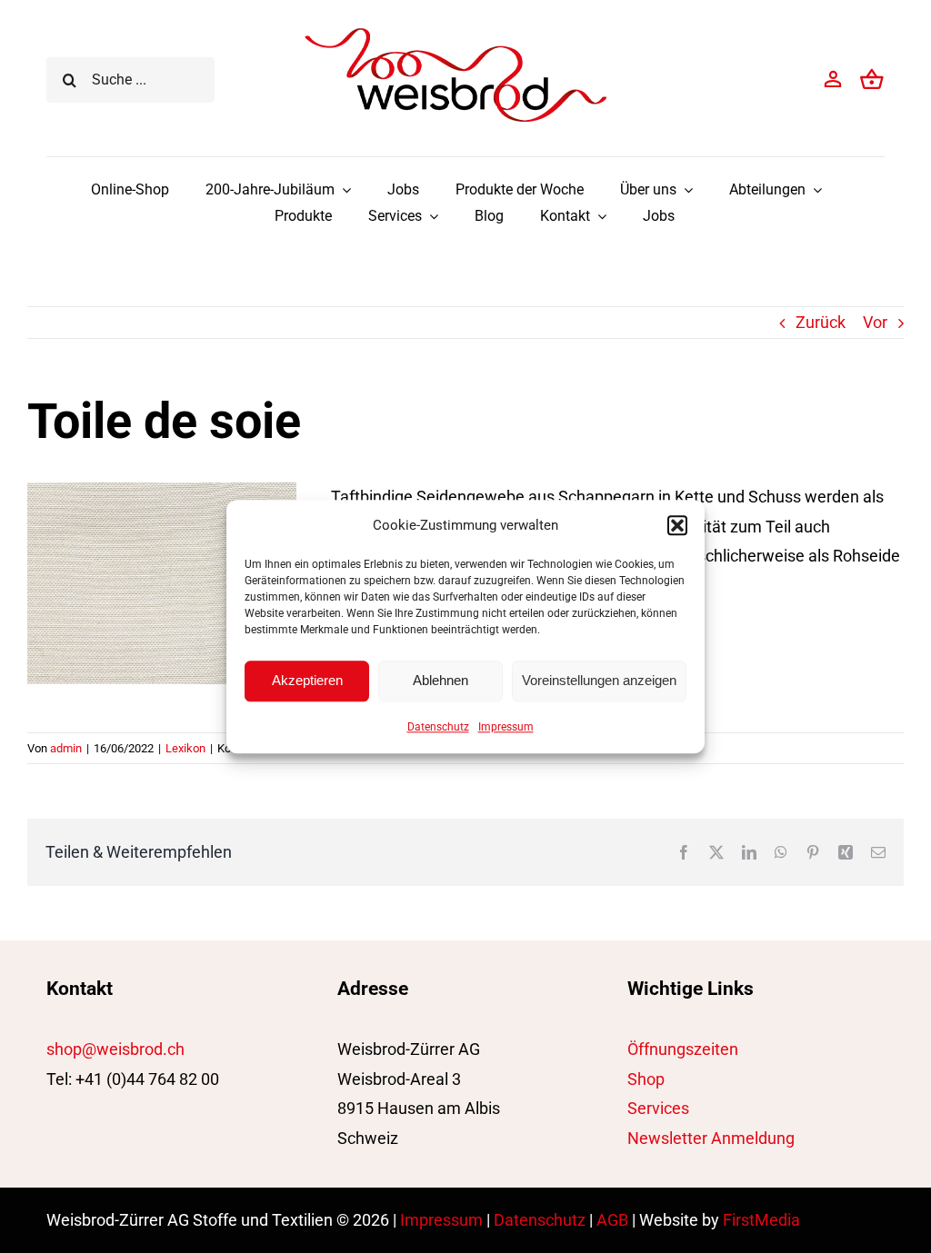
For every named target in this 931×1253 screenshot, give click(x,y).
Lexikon (185, 748)
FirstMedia (761, 1219)
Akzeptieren (307, 680)
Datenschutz (438, 727)
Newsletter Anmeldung (711, 1138)
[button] (677, 525)
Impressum (506, 727)
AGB (612, 1219)
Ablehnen (440, 680)
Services (658, 1108)
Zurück (821, 322)
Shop (646, 1079)
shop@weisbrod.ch (115, 1049)
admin (66, 748)
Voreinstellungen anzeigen (599, 680)
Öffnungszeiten (682, 1049)
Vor (875, 322)
